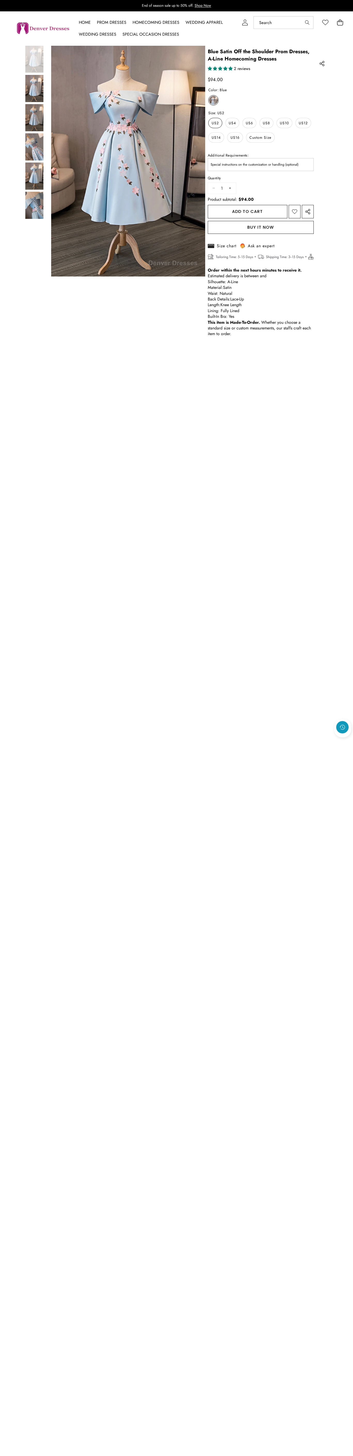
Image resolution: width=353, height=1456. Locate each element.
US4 (232, 123)
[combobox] (283, 22)
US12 (303, 123)
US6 (249, 123)
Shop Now (203, 5)
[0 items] (340, 22)
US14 (216, 137)
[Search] (307, 22)
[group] (34, 59)
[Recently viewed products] (342, 727)
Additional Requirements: (228, 155)
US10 (284, 123)
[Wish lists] (325, 22)
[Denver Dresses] (43, 28)
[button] (342, 741)
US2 (215, 123)
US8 (266, 123)
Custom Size (260, 137)
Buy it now (260, 227)
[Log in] (245, 22)
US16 (235, 137)
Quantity (214, 178)
